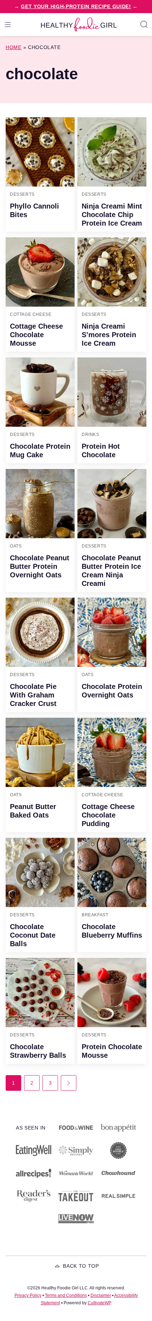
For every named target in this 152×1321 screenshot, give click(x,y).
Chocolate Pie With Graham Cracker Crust (33, 695)
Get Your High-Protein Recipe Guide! (76, 6)
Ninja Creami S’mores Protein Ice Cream (109, 334)
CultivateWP (99, 1302)
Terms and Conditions (66, 1295)
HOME (14, 47)
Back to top (81, 1266)
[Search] (144, 24)
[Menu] (8, 24)
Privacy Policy (27, 1295)
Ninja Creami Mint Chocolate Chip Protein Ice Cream (112, 214)
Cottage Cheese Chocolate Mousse (36, 334)
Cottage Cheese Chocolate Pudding (108, 815)
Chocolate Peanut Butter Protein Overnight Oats (39, 566)
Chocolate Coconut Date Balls (32, 935)
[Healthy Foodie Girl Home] (79, 24)
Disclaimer (100, 1295)
